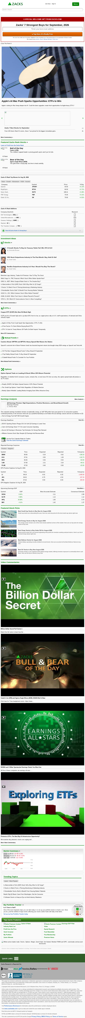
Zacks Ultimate (8, 937)
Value (3, 181)
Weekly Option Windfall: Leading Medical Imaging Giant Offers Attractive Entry (25, 390)
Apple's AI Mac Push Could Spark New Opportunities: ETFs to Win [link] (22, 323)
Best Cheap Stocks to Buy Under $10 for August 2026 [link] (35, 530)
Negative (10, 448)
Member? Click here (49, 39)
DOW (5, 854)
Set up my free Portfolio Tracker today (16, 914)
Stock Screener (8, 932)
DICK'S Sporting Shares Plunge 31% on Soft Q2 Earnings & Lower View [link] (24, 423)
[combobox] (42, 439)
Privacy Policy (36, 1016)
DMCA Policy (45, 1016)
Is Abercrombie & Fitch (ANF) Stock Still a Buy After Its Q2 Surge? (24, 885)
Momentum (15, 181)
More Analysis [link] (79, 399)
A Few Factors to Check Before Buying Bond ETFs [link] (17, 326)
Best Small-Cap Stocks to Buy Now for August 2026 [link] (34, 511)
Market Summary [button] (11, 851)
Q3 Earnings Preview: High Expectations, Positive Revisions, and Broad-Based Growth (37, 403)
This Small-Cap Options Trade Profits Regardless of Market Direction (23, 387)
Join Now (47, 4)
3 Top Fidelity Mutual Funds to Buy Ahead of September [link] (19, 354)
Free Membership (49, 934)
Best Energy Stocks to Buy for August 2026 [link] (32, 521)
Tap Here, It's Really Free (42, 34)
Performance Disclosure (12, 1006)
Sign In (54, 4)
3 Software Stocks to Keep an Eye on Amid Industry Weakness (23, 897)
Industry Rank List (9, 926)
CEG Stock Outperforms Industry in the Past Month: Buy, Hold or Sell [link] (31, 257)
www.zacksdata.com (10, 1008)
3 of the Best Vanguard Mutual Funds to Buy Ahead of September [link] (22, 351)
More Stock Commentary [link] (8, 302)
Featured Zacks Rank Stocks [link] (13, 142)
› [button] (82, 118)
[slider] (42, 122)
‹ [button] (1, 118)
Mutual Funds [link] (11, 338)
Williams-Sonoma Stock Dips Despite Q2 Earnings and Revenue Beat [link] (23, 433)
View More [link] (80, 488)
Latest (6, 881)
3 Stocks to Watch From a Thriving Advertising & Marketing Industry (24, 888)
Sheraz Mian (13, 406)
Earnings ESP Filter (68, 923)
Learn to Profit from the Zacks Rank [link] (12, 145)
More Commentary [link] (6, 137)
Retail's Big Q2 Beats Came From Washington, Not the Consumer (23, 894)
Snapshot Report (74, 217)
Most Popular (14, 881)
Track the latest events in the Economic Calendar (40, 948)
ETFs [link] (7, 308)
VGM (22, 181)
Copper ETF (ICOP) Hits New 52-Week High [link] (16, 312)
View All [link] (80, 420)
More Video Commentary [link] (8, 842)
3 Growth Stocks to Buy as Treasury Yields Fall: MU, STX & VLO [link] (29, 248)
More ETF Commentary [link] (8, 333)
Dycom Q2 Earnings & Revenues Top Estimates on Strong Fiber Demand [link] (24, 430)
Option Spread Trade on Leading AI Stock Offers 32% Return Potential (25, 373)
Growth (8, 181)
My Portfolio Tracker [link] (13, 905)
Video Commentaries (10, 562)
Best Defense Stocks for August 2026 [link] (30, 540)
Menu (76, 4)
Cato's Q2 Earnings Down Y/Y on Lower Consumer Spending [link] (20, 427)
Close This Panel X (6, 43)
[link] (15, 4)
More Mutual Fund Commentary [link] (10, 361)
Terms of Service (58, 1016)
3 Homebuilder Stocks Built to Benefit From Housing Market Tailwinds (24, 891)
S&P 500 (6, 857)
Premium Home (49, 937)
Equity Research (49, 929)
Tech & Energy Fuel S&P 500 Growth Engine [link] (15, 416)
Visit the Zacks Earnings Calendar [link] (17, 440)
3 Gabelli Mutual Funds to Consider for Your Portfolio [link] (18, 357)
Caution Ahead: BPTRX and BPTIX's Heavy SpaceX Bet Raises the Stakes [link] (26, 342)
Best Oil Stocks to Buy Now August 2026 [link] (31, 549)
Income (27, 181)
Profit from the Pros (10, 929)
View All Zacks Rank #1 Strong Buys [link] (16, 230)
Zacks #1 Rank (26, 923)
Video (46, 926)
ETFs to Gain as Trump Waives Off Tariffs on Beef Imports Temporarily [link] (24, 329)
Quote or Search (7, 9)
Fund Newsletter (49, 932)
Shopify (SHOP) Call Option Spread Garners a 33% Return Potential (22, 384)
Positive (4, 448)
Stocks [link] (7, 243)
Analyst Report (75, 215)
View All (80, 445)
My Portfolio (8, 934)
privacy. (37, 39)
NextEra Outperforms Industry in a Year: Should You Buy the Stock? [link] (31, 266)
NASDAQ (6, 855)
